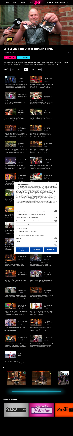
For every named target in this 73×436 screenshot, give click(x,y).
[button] (7, 2)
